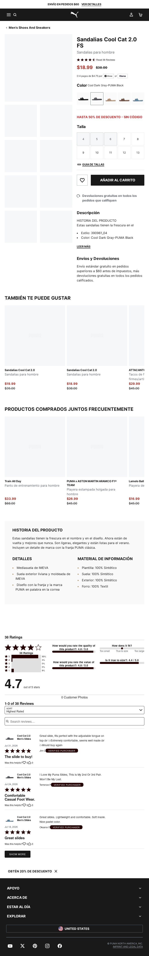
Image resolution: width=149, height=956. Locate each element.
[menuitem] (10, 946)
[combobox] (74, 710)
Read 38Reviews (105, 59)
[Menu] (8, 15)
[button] (26, 656)
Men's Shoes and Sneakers (29, 27)
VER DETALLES (91, 4)
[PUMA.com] (74, 15)
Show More (17, 854)
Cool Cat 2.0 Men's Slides (24, 737)
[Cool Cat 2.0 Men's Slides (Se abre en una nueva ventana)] (10, 738)
